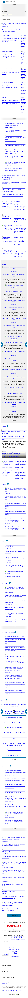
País (6, 643)
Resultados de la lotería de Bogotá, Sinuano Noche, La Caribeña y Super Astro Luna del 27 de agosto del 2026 (14, 872)
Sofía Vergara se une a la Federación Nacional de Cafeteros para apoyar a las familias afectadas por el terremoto (11, 102)
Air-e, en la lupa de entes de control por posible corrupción (17, 948)
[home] (16, 1)
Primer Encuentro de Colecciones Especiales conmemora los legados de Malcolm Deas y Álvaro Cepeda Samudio (20, 207)
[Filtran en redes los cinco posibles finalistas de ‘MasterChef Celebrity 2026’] (14, 903)
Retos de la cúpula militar (7, 13)
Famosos (4, 97)
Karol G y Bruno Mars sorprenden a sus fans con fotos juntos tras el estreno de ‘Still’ (10, 72)
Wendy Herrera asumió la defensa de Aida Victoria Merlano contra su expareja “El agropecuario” (10, 56)
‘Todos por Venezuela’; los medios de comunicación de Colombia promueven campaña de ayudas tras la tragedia (13, 677)
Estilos (3, 541)
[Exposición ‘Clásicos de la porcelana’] (14, 727)
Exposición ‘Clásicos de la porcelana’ (14, 732)
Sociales (3, 700)
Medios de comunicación (8, 632)
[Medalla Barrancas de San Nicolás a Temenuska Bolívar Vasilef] (14, 738)
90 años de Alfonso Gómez (14, 755)
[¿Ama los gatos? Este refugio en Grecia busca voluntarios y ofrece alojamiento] (23, 93)
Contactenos (20, 981)
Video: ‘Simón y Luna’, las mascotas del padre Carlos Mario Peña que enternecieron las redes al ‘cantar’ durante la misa (15, 806)
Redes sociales (5, 766)
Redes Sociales (19, 237)
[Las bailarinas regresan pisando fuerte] (14, 571)
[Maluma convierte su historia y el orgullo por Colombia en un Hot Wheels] (14, 24)
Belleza (4, 426)
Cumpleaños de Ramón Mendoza (14, 723)
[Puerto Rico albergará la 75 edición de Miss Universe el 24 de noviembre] (7, 466)
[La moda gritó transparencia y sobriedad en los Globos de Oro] (15, 546)
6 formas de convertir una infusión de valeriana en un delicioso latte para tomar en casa (10, 40)
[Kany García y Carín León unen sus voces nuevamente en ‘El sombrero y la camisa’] (15, 151)
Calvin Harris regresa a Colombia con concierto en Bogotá (20, 219)
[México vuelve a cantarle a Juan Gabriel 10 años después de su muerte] (15, 163)
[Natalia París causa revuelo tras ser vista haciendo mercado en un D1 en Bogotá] (14, 891)
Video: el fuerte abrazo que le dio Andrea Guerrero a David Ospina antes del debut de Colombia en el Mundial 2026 (14, 528)
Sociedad (5, 26)
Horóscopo (5, 853)
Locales (7, 672)
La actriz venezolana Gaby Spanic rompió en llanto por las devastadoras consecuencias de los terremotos (15, 513)
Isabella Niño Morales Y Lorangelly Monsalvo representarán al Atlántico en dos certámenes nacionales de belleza (20, 475)
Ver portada (5, 954)
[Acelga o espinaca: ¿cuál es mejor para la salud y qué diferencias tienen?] (14, 177)
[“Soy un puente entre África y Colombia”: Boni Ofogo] (14, 879)
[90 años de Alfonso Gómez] (14, 750)
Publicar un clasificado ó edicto (14, 922)
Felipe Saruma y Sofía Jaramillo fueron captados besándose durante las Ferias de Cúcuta (14, 822)
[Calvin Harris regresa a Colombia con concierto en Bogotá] (7, 218)
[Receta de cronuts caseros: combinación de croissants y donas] (15, 602)
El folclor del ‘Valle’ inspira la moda (14, 291)
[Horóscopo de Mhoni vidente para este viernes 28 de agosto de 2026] (14, 851)
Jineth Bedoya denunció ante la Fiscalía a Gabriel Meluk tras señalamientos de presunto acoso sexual (15, 692)
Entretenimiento (7, 51)
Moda (4, 264)
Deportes (7, 658)
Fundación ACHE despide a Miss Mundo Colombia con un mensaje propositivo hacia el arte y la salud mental (13, 438)
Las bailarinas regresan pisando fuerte (13, 576)
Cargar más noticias (14, 915)
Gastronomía (6, 35)
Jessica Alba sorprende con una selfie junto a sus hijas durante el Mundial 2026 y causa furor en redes (15, 498)
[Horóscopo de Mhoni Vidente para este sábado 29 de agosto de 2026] (15, 125)
